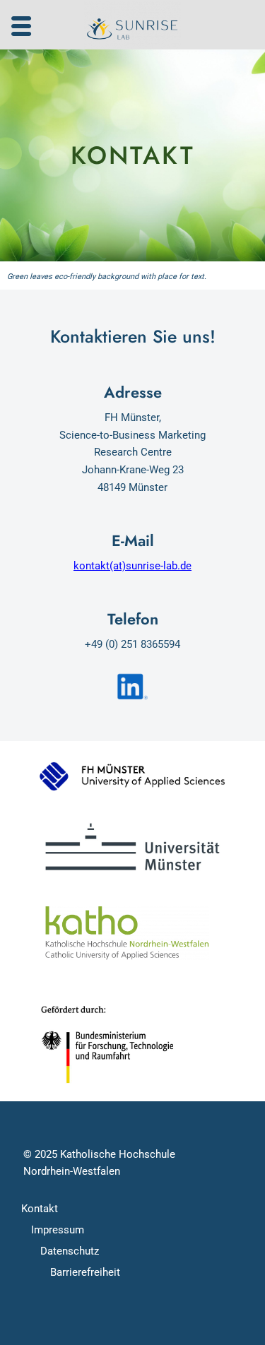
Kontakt (39, 1208)
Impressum (57, 1229)
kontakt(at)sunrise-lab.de (132, 565)
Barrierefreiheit (85, 1272)
